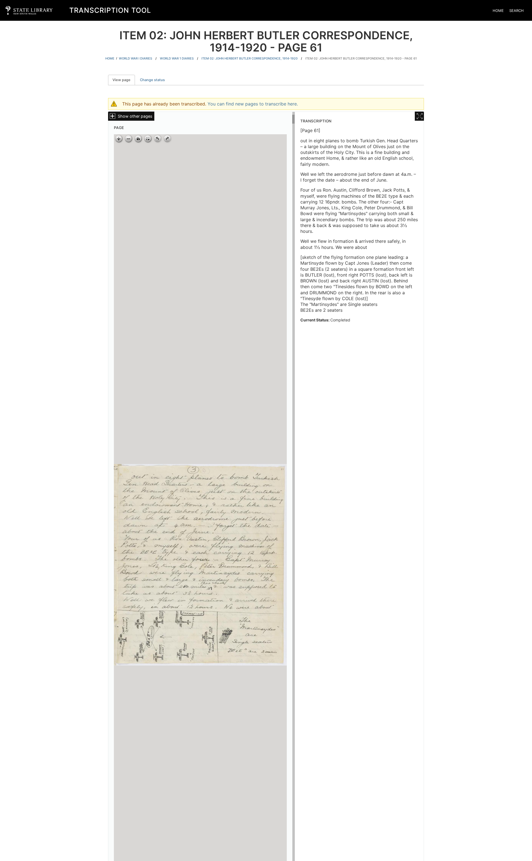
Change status (152, 80)
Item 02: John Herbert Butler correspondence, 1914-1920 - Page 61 (361, 58)
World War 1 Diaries (177, 58)
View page (123, 80)
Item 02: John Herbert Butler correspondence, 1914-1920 (249, 58)
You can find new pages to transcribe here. (253, 104)
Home (498, 10)
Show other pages (135, 116)
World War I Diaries (135, 58)
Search (516, 10)
